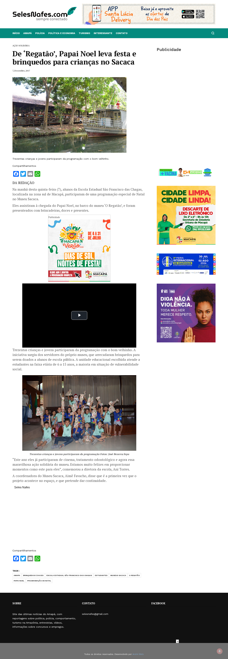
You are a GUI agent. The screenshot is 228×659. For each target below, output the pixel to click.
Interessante (103, 33)
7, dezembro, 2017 (21, 70)
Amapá (27, 33)
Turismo (84, 33)
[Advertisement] (79, 521)
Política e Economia (61, 33)
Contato (122, 33)
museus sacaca (118, 575)
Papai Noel (19, 581)
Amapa (17, 575)
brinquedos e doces (33, 575)
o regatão (134, 575)
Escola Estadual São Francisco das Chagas (69, 575)
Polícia (40, 33)
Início (16, 33)
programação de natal (39, 581)
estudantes (101, 575)
